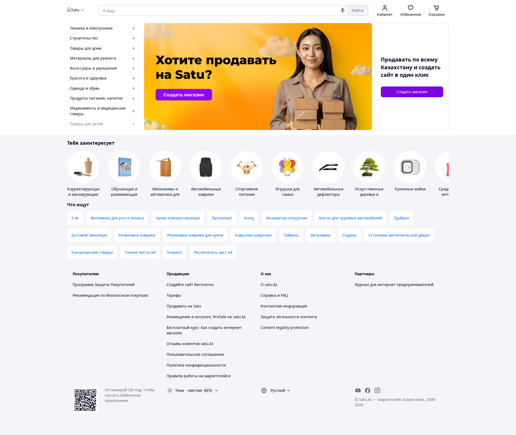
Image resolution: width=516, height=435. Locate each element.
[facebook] (367, 390)
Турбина (401, 217)
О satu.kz (269, 284)
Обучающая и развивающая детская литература (124, 197)
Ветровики (321, 235)
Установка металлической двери (398, 235)
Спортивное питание (246, 191)
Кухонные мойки (410, 188)
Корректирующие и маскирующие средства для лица (84, 197)
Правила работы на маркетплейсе (199, 375)
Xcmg (249, 217)
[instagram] (377, 390)
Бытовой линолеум (89, 235)
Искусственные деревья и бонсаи (369, 194)
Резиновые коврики (137, 235)
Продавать (177, 306)
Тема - (188, 390)
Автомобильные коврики (206, 191)
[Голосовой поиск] (342, 10)
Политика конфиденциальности (196, 365)
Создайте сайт (180, 284)
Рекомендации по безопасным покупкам (110, 295)
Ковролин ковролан (253, 235)
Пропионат (222, 217)
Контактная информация (284, 306)
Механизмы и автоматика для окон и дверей (165, 194)
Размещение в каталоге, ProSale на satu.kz (206, 316)
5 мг (75, 217)
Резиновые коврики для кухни (195, 235)
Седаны (349, 235)
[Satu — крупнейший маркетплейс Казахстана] (79, 10)
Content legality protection (285, 327)
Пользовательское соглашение (195, 354)
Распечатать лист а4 (213, 252)
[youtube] (358, 390)
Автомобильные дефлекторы (328, 191)
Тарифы (174, 295)
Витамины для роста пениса (117, 217)
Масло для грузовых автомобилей (350, 217)
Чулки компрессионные (178, 217)
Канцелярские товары (92, 252)
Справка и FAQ (274, 295)
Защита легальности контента (289, 316)
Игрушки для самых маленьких (287, 194)
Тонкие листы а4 (140, 252)
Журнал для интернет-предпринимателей (394, 284)
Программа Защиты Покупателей (104, 284)
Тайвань (291, 235)
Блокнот (174, 252)
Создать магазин (412, 91)
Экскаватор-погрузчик (286, 217)
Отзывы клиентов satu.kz (190, 343)
